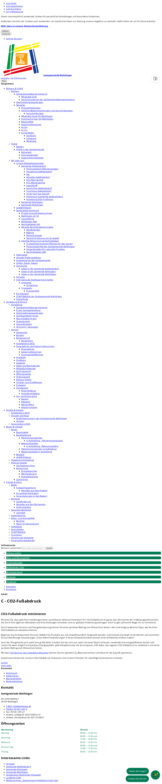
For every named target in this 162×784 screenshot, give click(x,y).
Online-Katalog (23, 507)
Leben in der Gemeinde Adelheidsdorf (40, 268)
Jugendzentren (18, 515)
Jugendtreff (31, 185)
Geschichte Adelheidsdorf (39, 188)
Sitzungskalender (29, 155)
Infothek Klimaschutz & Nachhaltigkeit (40, 241)
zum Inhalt (11, 3)
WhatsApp (31, 141)
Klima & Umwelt (19, 462)
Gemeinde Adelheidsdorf (33, 166)
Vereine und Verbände (22, 537)
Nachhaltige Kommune (27, 210)
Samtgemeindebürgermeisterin (31, 94)
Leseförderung (23, 501)
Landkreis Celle (13, 777)
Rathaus (15, 91)
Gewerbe (20, 363)
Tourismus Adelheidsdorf (38, 191)
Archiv (24, 127)
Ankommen (22, 332)
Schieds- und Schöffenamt (29, 382)
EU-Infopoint (22, 293)
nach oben (6, 665)
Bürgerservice (23, 338)
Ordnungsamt (23, 376)
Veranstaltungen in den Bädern (31, 496)
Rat (28, 174)
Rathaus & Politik (14, 88)
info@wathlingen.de (18, 706)
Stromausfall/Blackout (32, 354)
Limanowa (26, 282)
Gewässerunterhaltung (22, 460)
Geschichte (21, 266)
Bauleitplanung (23, 435)
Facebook (31, 135)
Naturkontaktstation (21, 510)
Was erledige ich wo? (26, 318)
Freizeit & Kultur (14, 482)
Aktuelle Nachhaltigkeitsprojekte (37, 227)
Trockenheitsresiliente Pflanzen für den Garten (49, 243)
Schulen (20, 421)
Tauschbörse (27, 218)
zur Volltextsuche (14, 11)
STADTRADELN (18, 532)
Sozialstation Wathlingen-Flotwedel (23, 775)
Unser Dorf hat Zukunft (37, 193)
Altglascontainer (29, 407)
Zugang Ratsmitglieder (32, 157)
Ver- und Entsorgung (26, 396)
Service (14, 329)
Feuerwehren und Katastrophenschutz (35, 346)
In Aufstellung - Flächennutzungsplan (44, 440)
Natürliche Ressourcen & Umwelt (42, 238)
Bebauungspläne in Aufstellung (36, 451)
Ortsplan (20, 277)
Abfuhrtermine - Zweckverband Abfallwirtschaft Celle (32, 780)
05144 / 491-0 (16, 709)
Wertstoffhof (27, 404)
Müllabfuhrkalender (26, 368)
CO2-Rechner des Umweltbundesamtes (29, 652)
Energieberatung (29, 476)
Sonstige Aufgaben (30, 393)
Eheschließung (28, 390)
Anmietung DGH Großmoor (40, 199)
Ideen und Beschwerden (28, 365)
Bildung (30, 232)
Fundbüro (21, 360)
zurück (4, 662)
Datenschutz (12, 675)
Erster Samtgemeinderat (28, 310)
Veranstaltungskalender (23, 540)
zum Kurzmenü (13, 9)
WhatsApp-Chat (29, 96)
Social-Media (27, 132)
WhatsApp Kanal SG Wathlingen (37, 116)
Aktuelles (20, 105)
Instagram (31, 138)
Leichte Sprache (14, 38)
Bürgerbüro (27, 340)
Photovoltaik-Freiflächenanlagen (42, 169)
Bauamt (20, 335)
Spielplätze (16, 526)
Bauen (14, 429)
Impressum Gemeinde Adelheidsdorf (44, 196)
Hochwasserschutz (25, 465)
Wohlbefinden (33, 230)
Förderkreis (32, 285)
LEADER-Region (23, 207)
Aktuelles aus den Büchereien (30, 504)
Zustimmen (6, 34)
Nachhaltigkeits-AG (30, 224)
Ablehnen (5, 31)
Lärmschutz (22, 479)
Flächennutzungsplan (31, 437)
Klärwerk (25, 401)
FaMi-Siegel (21, 254)
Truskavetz (26, 288)
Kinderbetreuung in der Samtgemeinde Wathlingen (41, 418)
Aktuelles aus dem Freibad (34, 490)
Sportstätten (17, 529)
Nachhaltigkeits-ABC (36, 252)
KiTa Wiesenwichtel (35, 182)
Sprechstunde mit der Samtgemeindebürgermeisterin (48, 99)
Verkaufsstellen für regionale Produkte (45, 249)
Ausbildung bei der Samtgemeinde (33, 260)
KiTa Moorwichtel (34, 180)
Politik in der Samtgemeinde (30, 149)
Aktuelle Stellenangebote (28, 257)
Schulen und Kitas (20, 415)
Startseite (11, 586)
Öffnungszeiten (23, 374)
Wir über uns (17, 160)
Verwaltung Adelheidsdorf (39, 171)
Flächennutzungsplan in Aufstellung (39, 449)
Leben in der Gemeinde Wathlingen (38, 274)
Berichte (20, 521)
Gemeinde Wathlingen (32, 205)
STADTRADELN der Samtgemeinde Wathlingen (39, 296)
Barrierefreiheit (13, 678)
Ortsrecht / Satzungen (27, 327)
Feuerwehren (27, 349)
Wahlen (20, 146)
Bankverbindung (14, 681)
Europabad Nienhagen (27, 493)
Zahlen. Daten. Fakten (27, 263)
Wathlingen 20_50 (30, 216)
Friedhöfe (21, 357)
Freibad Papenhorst (26, 487)
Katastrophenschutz (31, 124)
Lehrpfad (20, 512)
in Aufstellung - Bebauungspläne (42, 446)
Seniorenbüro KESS (20, 424)
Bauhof (24, 399)
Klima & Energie (34, 235)
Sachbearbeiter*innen (27, 315)
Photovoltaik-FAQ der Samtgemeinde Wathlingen (50, 246)
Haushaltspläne (24, 324)
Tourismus (16, 535)
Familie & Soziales (15, 410)
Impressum (11, 673)
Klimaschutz (22, 468)
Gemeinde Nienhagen (32, 202)
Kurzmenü (11, 589)
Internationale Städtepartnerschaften (35, 279)
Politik (14, 144)
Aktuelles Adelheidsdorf (38, 177)
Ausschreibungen (35, 113)
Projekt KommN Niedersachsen (36, 213)
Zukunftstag (22, 299)
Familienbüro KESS (25, 343)
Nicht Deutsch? (23, 371)
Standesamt (22, 388)
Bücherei (15, 498)
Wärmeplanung (29, 474)
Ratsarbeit (26, 152)
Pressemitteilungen (31, 108)
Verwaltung (16, 304)
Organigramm (23, 321)
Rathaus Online (23, 379)
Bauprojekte (27, 121)
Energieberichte (29, 471)
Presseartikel (32, 291)
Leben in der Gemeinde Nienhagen (38, 271)
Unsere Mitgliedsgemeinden (30, 163)
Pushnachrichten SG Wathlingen (37, 119)
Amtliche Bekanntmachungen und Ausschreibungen (47, 110)
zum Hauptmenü (14, 6)
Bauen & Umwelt (14, 426)
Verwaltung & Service (16, 302)
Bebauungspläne (29, 443)
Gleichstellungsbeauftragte (29, 102)
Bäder (14, 485)
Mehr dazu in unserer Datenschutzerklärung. (24, 26)
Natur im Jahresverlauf (27, 523)
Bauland (20, 454)
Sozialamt (21, 385)
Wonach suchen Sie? (11, 548)
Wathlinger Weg (29, 221)
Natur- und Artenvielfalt (23, 518)
